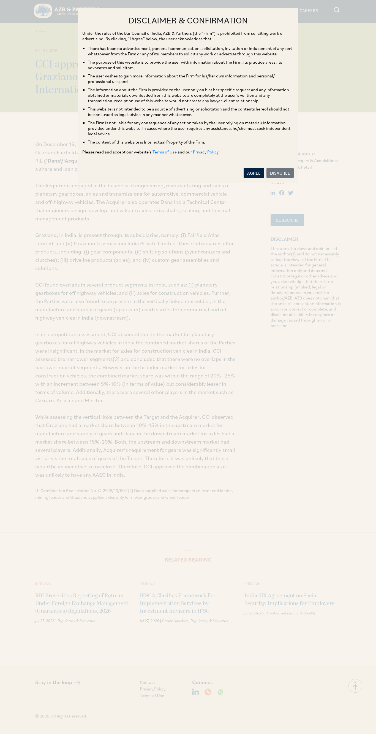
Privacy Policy (206, 152)
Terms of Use (164, 152)
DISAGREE (280, 173)
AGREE (254, 173)
